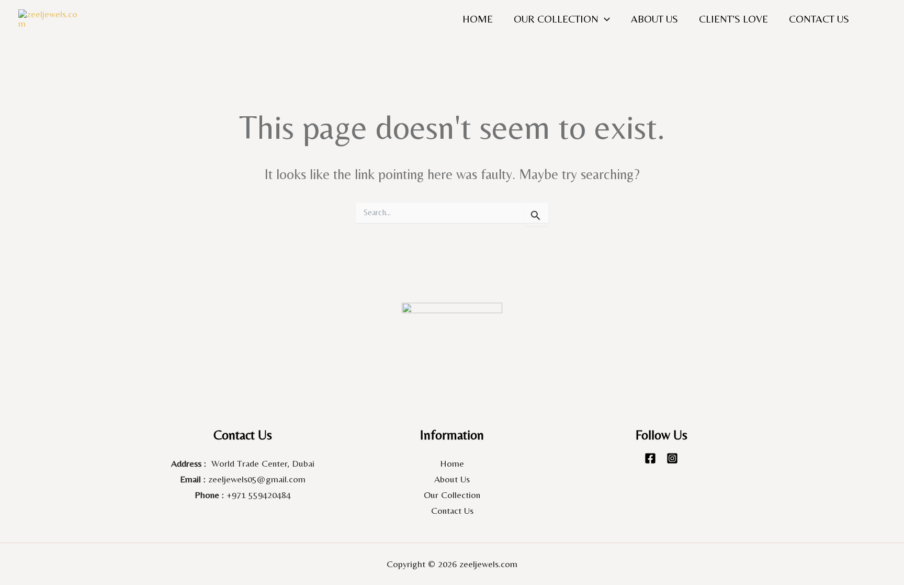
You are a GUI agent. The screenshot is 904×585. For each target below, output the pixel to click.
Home (477, 19)
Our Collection (452, 494)
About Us (654, 19)
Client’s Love (733, 19)
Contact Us (819, 19)
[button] (604, 18)
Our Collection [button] (556, 19)
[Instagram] (672, 458)
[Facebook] (650, 458)
